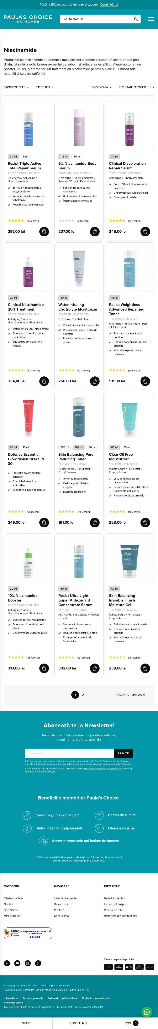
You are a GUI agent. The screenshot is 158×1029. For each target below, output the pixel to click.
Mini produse (12, 916)
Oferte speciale (13, 898)
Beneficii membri (114, 898)
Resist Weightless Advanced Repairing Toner (127, 309)
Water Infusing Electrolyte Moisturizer (77, 307)
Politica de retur (114, 910)
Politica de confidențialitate (63, 998)
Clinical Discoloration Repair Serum (127, 166)
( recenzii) (33, 221)
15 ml (26, 447)
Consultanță (61, 916)
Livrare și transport (115, 904)
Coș (131, 1023)
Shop (26, 1023)
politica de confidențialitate (117, 764)
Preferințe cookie (13, 1002)
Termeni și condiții (33, 998)
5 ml (25, 156)
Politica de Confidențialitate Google (102, 768)
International (11, 998)
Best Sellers (11, 910)
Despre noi (61, 904)
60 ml (13, 447)
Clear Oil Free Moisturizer (121, 456)
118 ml (64, 156)
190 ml (78, 447)
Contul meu (78, 1023)
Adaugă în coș (44, 231)
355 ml (65, 447)
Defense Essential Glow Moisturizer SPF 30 (26, 459)
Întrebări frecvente (65, 898)
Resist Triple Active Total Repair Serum (24, 166)
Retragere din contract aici (120, 916)
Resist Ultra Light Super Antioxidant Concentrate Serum (75, 600)
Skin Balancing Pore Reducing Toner (75, 456)
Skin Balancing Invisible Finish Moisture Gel (122, 600)
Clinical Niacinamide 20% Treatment (26, 307)
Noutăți (8, 904)
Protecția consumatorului (96, 998)
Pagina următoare (130, 695)
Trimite (123, 753)
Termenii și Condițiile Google (40, 771)
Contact (59, 910)
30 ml (13, 156)
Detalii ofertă (109, 5)
